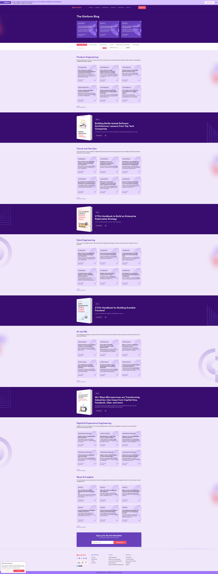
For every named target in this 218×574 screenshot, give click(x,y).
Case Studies (128, 557)
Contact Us (142, 7)
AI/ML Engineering (112, 557)
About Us (128, 7)
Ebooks (127, 564)
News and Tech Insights (131, 561)
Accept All (19, 570)
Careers (93, 561)
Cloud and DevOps (93, 44)
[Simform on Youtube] (83, 558)
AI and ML (111, 44)
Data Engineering (103, 44)
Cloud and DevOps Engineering (115, 561)
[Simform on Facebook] (77, 558)
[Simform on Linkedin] (79, 558)
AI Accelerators (105, 7)
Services (91, 7)
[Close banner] (216, 2)
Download (99, 135)
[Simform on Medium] (86, 558)
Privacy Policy (119, 572)
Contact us (93, 562)
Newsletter (128, 562)
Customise (7, 570)
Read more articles (81, 107)
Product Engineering (82, 44)
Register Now (209, 2)
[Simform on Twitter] (81, 558)
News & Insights (136, 44)
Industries (97, 7)
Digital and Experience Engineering (116, 564)
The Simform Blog (129, 559)
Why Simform (121, 7)
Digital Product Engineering (114, 559)
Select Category (80, 48)
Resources (113, 7)
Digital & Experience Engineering (123, 44)
